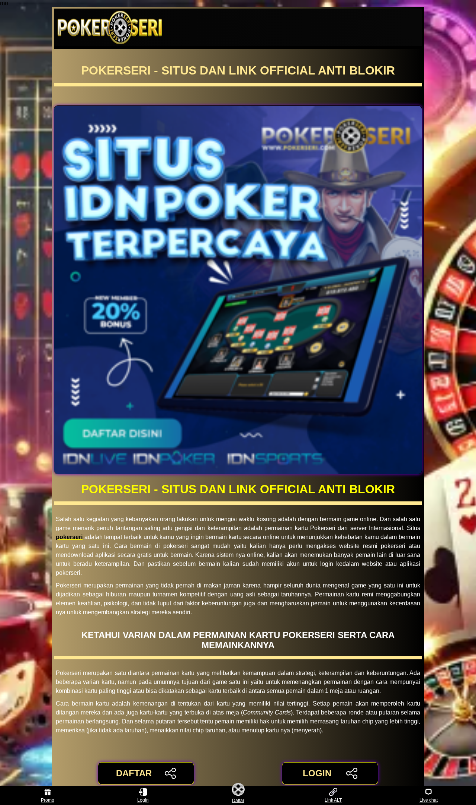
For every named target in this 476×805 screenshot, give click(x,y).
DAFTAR (134, 773)
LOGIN (317, 773)
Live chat (428, 800)
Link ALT (333, 800)
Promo (47, 800)
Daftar (238, 800)
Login (143, 800)
